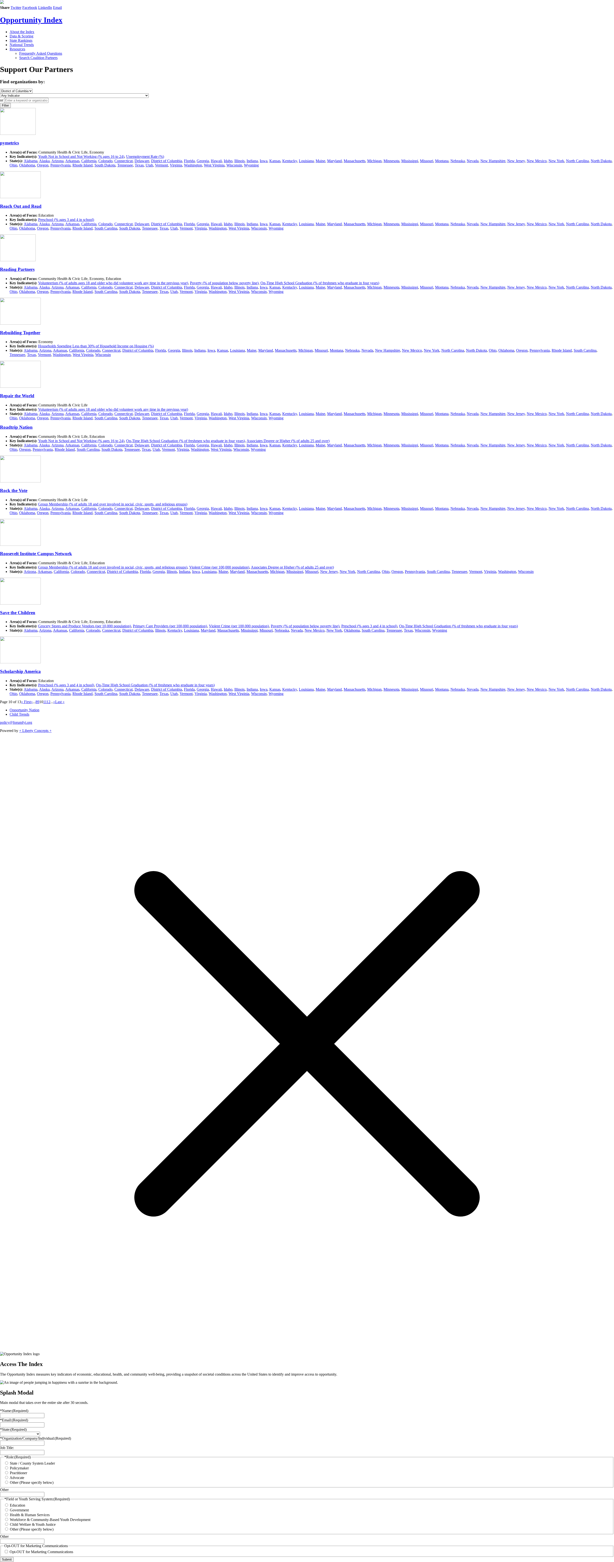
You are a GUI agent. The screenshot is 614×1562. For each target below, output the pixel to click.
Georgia (203, 161)
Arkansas (72, 161)
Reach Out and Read (20, 206)
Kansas (274, 161)
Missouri (426, 161)
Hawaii (216, 161)
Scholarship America (20, 671)
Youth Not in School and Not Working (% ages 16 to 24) (81, 156)
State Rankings (21, 40)
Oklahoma (27, 165)
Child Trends (19, 714)
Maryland (334, 161)
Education (17, 1505)
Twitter (16, 8)
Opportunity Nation (24, 710)
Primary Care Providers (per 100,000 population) (170, 626)
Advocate (17, 1478)
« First (26, 702)
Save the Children (17, 612)
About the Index (22, 32)
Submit (7, 1559)
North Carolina (577, 161)
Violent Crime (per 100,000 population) (219, 567)
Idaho (228, 161)
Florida (189, 161)
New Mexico (537, 161)
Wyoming (251, 165)
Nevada (472, 161)
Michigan (374, 161)
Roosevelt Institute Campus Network (36, 553)
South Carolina (105, 228)
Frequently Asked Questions (40, 53)
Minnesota (391, 161)
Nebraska (457, 161)
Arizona (57, 161)
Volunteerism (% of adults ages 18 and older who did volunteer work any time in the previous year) (113, 283)
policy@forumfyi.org (16, 722)
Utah (149, 165)
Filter (5, 105)
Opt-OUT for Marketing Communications (41, 1552)
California (88, 161)
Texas (139, 165)
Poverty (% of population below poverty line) (224, 283)
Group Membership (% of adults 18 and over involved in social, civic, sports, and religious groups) (112, 504)
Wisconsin (234, 165)
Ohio (13, 165)
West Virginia (214, 165)
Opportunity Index (31, 20)
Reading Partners (17, 269)
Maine (320, 161)
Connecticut (123, 161)
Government (19, 1510)
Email (57, 8)
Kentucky (289, 161)
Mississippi (409, 161)
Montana (442, 161)
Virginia (176, 165)
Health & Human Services (30, 1515)
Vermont (161, 165)
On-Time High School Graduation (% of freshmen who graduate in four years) (319, 283)
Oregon (42, 165)
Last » (60, 702)
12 (48, 702)
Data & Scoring (21, 36)
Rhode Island (82, 165)
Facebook (29, 8)
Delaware (142, 161)
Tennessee (125, 165)
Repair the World (17, 395)
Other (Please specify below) (31, 1482)
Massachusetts (354, 161)
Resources (17, 49)
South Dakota (104, 165)
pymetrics (9, 142)
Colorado (105, 161)
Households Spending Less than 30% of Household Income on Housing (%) (96, 346)
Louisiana (306, 161)
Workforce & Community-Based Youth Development (50, 1520)
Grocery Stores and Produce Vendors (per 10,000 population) (84, 626)
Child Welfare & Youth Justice (33, 1524)
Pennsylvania (60, 165)
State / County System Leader (32, 1463)
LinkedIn (45, 8)
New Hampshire (492, 161)
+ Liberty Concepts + (35, 731)
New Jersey (516, 161)
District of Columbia (166, 161)
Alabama (30, 161)
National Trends (22, 45)
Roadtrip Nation (16, 427)
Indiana (252, 161)
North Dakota (601, 161)
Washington (193, 165)
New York (556, 161)
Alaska (44, 161)
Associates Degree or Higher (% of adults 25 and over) (288, 441)
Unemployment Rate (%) (145, 156)
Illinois (239, 161)
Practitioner (18, 1473)
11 (45, 702)
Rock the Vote (13, 490)
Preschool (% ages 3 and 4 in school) (66, 220)
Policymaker (19, 1468)
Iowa (263, 161)
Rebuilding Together (20, 332)
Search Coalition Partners (38, 58)
